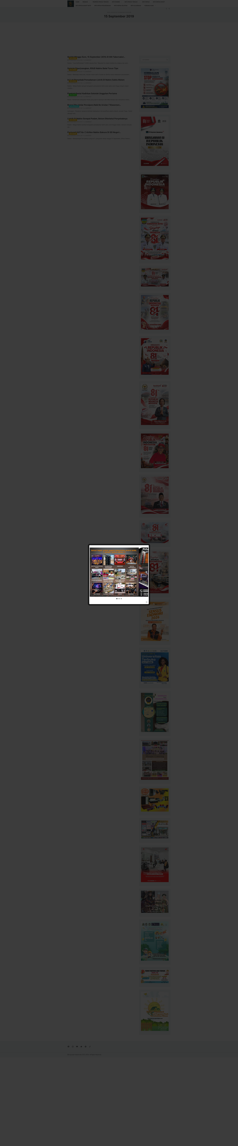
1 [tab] (116, 598)
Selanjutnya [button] (146, 572)
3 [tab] (121, 598)
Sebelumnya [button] (92, 572)
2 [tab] (119, 598)
